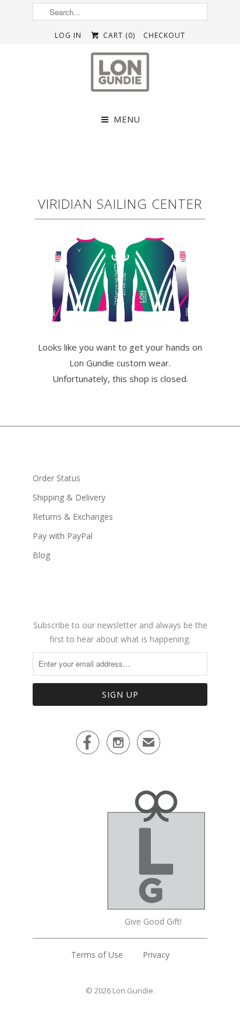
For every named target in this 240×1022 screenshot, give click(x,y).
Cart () (118, 35)
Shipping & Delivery (69, 497)
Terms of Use (97, 954)
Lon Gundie (132, 990)
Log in (68, 35)
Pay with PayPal (63, 535)
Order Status (56, 478)
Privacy (156, 954)
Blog (41, 555)
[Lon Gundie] (120, 75)
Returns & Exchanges (73, 516)
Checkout (164, 35)
